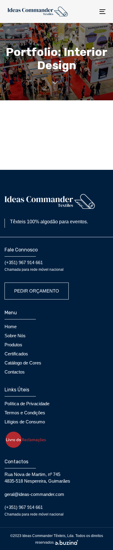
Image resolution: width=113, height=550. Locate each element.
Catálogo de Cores (23, 362)
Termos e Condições (25, 412)
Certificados (16, 353)
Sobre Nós (15, 335)
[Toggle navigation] (89, 11)
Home (11, 326)
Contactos (15, 371)
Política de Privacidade (27, 403)
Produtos (13, 344)
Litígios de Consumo (25, 421)
